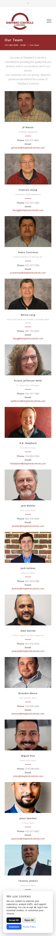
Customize (14, 927)
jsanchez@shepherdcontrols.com (28, 838)
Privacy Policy (29, 927)
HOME (23, 45)
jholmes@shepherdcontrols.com (28, 588)
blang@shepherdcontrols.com (28, 338)
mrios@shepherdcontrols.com (28, 776)
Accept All (14, 920)
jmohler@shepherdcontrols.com (28, 526)
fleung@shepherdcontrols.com (28, 210)
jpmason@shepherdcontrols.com (28, 147)
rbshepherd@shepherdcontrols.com (28, 463)
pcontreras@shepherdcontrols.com (28, 272)
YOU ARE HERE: (12, 45)
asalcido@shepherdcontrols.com (28, 651)
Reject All (29, 920)
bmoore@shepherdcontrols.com (28, 713)
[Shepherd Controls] (26, 21)
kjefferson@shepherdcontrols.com (28, 401)
